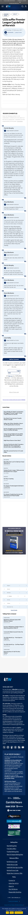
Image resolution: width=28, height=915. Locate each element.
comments (10, 32)
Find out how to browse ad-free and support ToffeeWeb (14, 399)
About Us (11, 886)
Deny (11, 912)
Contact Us (12, 880)
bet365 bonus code (12, 861)
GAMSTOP (8, 770)
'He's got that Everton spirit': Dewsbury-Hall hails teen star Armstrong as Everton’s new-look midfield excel (14, 446)
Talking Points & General (9, 614)
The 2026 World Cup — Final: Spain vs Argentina (13, 638)
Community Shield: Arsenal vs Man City (13, 632)
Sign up (10, 376)
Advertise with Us (14, 883)
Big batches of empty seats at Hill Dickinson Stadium (12, 620)
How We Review (13, 889)
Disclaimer (20, 121)
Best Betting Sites (12, 846)
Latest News (5, 407)
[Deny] (26, 911)
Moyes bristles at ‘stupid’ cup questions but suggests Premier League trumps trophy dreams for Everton (13, 413)
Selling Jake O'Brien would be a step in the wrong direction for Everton (13, 424)
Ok (7, 912)
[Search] (22, 6)
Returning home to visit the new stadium (12, 652)
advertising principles (14, 3)
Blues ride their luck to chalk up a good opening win (14, 462)
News (5, 15)
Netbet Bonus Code (12, 864)
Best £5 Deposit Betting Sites (15, 854)
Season (6, 14)
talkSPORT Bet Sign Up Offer (15, 867)
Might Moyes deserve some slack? (12, 440)
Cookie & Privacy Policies (9, 905)
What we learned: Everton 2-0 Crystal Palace (13, 451)
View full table (14, 610)
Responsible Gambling (15, 892)
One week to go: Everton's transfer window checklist (13, 419)
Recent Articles (6, 456)
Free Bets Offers (11, 848)
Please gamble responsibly (9, 0)
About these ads (14, 392)
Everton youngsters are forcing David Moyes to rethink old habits (13, 429)
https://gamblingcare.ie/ (13, 742)
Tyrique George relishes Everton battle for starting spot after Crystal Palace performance (13, 435)
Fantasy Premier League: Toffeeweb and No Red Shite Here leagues (14, 471)
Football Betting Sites (13, 851)
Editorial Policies (19, 905)
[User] (25, 6)
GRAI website (8, 791)
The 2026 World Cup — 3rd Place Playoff (14, 644)
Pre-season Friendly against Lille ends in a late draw (14, 486)
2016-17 (15, 14)
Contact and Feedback (13, 901)
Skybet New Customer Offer (14, 873)
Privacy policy (18, 912)
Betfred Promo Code (12, 870)
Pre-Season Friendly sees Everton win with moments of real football (13, 495)
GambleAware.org (17, 763)
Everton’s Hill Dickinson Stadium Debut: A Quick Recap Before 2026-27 (14, 627)
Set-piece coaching (8, 478)
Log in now (14, 372)
